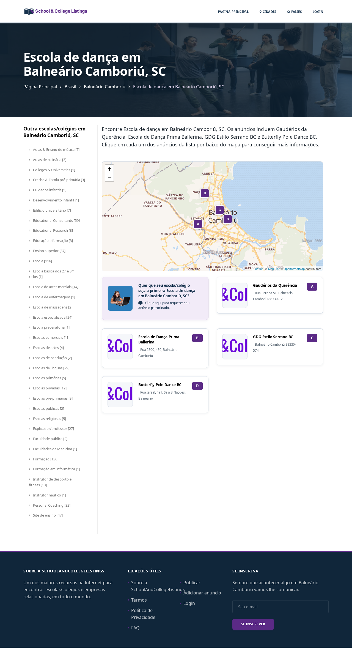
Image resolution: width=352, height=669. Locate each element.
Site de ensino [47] (47, 515)
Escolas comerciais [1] (50, 337)
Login (318, 11)
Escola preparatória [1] (51, 327)
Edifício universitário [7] (51, 210)
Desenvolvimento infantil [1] (55, 200)
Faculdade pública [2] (49, 438)
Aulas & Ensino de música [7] (55, 149)
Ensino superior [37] (48, 250)
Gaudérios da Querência (275, 285)
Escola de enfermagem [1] (53, 296)
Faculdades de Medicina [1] (54, 448)
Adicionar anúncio (202, 593)
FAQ (135, 628)
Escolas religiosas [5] (49, 418)
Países (296, 11)
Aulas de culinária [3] (49, 159)
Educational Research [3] (52, 230)
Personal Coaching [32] (51, 505)
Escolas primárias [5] (49, 377)
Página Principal (233, 12)
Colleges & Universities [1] (53, 169)
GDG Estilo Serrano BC (273, 336)
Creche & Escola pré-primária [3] (58, 179)
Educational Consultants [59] (56, 220)
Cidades (269, 12)
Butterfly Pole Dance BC (160, 384)
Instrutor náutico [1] (49, 495)
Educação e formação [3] (52, 240)
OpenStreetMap (294, 268)
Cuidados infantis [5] (49, 189)
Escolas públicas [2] (48, 408)
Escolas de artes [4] (48, 347)
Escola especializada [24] (52, 317)
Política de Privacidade (143, 614)
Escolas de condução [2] (52, 357)
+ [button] (109, 168)
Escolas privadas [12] (49, 388)
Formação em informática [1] (56, 468)
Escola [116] (42, 260)
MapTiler (274, 268)
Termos (139, 600)
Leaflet (258, 268)
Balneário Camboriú (104, 87)
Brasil (70, 87)
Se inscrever (253, 624)
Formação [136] (45, 459)
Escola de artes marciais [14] (55, 286)
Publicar (191, 583)
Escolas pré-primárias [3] (52, 398)
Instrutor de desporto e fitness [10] (50, 482)
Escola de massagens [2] (52, 307)
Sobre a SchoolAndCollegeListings (158, 586)
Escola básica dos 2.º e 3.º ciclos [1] (51, 274)
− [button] (109, 177)
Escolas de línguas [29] (50, 367)
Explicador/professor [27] (53, 428)
